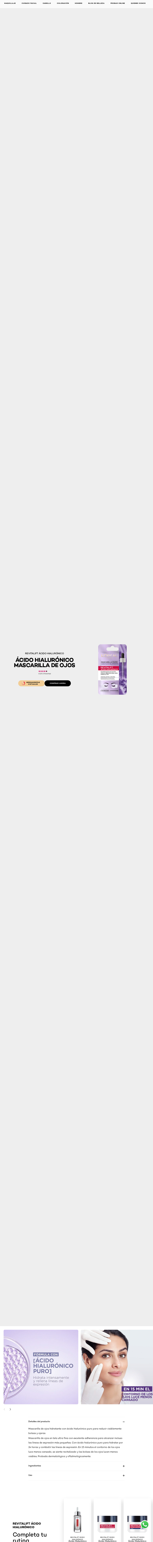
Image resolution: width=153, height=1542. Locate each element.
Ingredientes (34, 1465)
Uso (30, 1475)
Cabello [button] (47, 3)
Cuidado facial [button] (29, 3)
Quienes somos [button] (138, 3)
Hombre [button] (78, 3)
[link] (44, 672)
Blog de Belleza (96, 3)
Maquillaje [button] (10, 3)
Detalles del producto (39, 1421)
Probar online (118, 3)
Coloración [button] (63, 3)
